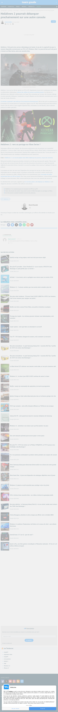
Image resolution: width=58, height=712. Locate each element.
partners (11, 691)
